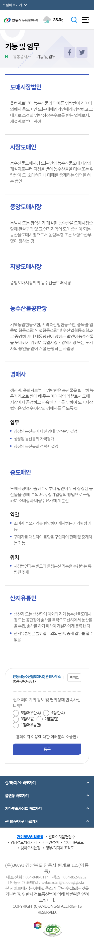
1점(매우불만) (31, 724)
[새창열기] (52, 930)
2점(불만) (51, 718)
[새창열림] (69, 52)
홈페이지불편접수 (62, 836)
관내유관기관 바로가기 (21, 821)
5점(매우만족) (31, 712)
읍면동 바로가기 (17, 795)
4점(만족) (57, 712)
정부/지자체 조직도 (60, 847)
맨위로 (74, 677)
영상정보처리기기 (24, 842)
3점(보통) (27, 718)
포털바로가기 (12, 5)
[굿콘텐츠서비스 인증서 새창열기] (37, 926)
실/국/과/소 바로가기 (20, 782)
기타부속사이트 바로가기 (23, 808)
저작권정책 (50, 842)
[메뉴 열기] (85, 20)
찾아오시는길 (30, 847)
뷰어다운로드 (73, 842)
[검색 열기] (74, 20)
